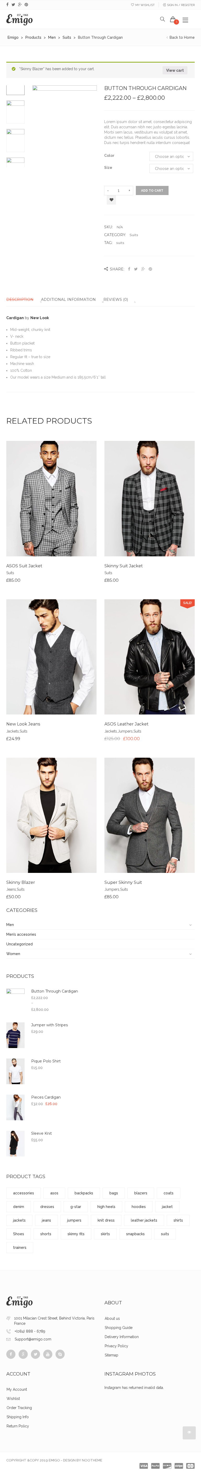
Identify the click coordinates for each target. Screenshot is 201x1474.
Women (13, 954)
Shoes (18, 1234)
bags (113, 1193)
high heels (106, 1207)
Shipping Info (18, 1417)
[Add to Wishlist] (51, 502)
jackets (19, 1220)
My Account (17, 1389)
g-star (75, 1207)
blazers (140, 1193)
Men (10, 925)
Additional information (68, 299)
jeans (46, 1220)
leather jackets (144, 1220)
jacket (167, 1207)
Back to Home (182, 37)
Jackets (12, 731)
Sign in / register (181, 5)
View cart (175, 70)
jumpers (74, 1220)
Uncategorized (19, 944)
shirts (178, 1220)
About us (112, 1318)
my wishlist (145, 5)
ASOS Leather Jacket (126, 724)
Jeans (11, 889)
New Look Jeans (23, 724)
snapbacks (135, 1234)
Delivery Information (122, 1337)
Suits (134, 235)
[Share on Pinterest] (150, 269)
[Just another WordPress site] (19, 19)
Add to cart (152, 190)
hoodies (139, 1207)
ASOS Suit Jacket (24, 565)
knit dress (106, 1220)
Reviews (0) (115, 299)
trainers (19, 1247)
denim (18, 1207)
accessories (23, 1193)
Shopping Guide (118, 1328)
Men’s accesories (21, 934)
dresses (47, 1207)
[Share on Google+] (143, 269)
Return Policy (18, 1426)
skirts (105, 1234)
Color (109, 155)
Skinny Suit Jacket (123, 565)
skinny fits (76, 1234)
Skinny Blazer (20, 882)
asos (54, 1193)
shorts (45, 1234)
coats (169, 1193)
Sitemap (111, 1355)
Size (108, 167)
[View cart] (173, 19)
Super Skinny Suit (123, 882)
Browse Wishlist (111, 200)
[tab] (23, 299)
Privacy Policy (116, 1346)
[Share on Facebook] (129, 269)
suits (120, 243)
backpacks (84, 1193)
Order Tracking (19, 1408)
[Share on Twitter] (136, 269)
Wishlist (13, 1399)
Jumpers (125, 731)
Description (20, 299)
